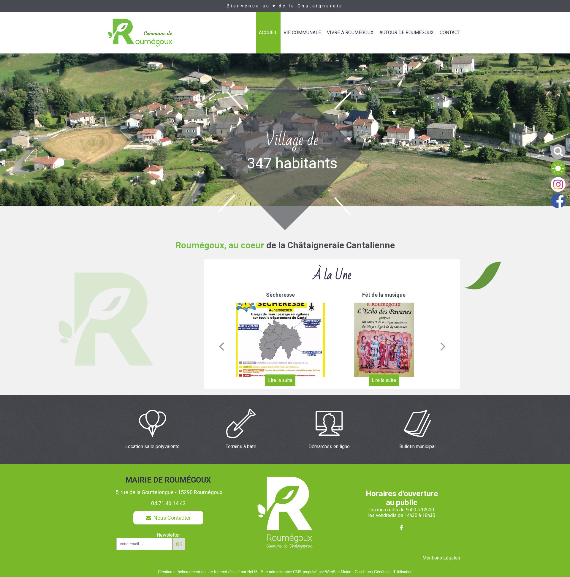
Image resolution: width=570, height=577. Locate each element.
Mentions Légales (441, 558)
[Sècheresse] (280, 340)
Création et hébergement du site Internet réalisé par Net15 (207, 572)
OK (179, 544)
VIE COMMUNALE (302, 32)
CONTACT (450, 32)
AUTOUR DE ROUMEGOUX (406, 32)
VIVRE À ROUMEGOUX (350, 32)
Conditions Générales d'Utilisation (383, 572)
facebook (401, 527)
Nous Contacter (171, 518)
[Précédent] (221, 346)
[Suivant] (442, 346)
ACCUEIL (268, 32)
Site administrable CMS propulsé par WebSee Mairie (306, 572)
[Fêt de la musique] (384, 340)
